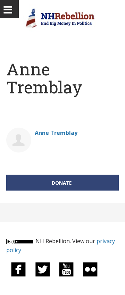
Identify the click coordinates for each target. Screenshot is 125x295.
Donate (62, 182)
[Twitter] (42, 269)
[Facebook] (18, 269)
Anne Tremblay (56, 132)
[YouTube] (66, 269)
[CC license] (20, 241)
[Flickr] (90, 269)
